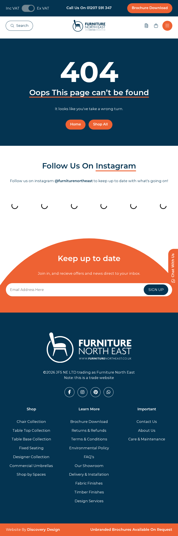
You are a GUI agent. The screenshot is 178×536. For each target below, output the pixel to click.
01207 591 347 (99, 8)
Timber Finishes (89, 492)
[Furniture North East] (89, 26)
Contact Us (147, 421)
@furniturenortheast (74, 181)
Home (75, 124)
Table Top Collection (31, 430)
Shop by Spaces (31, 474)
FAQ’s (89, 457)
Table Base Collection (31, 439)
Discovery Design (43, 530)
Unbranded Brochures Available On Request (131, 530)
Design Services (89, 501)
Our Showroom (89, 466)
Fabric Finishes (89, 483)
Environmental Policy (89, 448)
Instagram (116, 166)
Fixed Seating (31, 448)
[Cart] (156, 25)
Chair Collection (31, 421)
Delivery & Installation (89, 474)
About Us (146, 430)
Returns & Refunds (89, 430)
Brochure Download (150, 8)
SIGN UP (156, 289)
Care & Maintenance (146, 439)
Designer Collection (31, 457)
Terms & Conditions (89, 439)
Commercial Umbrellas (31, 466)
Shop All (100, 124)
